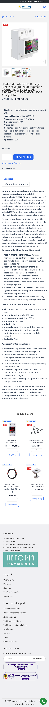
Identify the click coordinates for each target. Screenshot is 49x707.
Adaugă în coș (23, 157)
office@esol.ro (15, 550)
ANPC (6, 638)
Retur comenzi (9, 617)
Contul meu (8, 580)
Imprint (6, 633)
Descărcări (8, 596)
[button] (11, 163)
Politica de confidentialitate (15, 625)
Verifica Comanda (11, 592)
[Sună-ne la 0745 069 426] (43, 701)
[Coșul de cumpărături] (44, 7)
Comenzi (7, 588)
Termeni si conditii (11, 609)
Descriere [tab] (8, 179)
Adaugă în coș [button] (12, 455)
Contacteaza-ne (10, 642)
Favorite (7, 584)
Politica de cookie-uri (12, 621)
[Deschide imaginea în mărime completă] (43, 61)
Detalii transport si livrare (14, 613)
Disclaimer (8, 629)
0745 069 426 (27, 547)
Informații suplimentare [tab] (16, 184)
